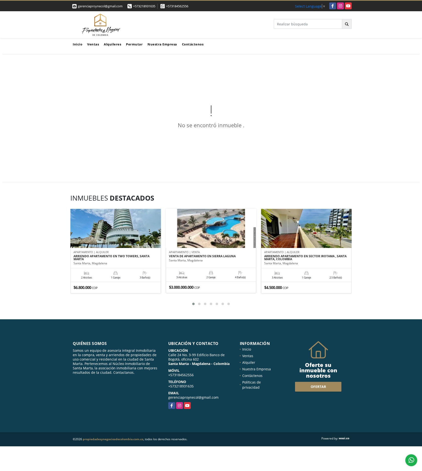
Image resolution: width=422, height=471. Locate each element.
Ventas (93, 44)
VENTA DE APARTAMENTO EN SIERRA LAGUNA (202, 256)
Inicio (77, 44)
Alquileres (112, 44)
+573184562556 (177, 6)
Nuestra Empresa (162, 44)
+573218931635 (144, 6)
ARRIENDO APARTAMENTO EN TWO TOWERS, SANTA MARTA (111, 258)
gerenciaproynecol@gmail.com (193, 397)
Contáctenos (193, 44)
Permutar (134, 44)
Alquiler (248, 362)
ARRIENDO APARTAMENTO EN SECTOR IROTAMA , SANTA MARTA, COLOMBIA (305, 258)
